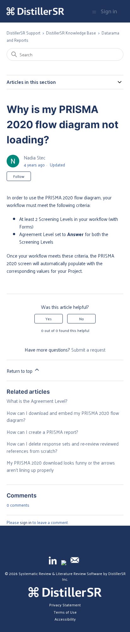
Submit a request (88, 349)
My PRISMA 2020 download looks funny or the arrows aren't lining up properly (61, 466)
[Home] (35, 11)
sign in (26, 522)
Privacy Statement (65, 604)
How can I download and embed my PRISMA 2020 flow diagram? (63, 416)
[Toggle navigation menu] (94, 11)
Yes (48, 318)
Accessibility (65, 619)
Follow (18, 176)
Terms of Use (65, 612)
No (81, 318)
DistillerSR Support (23, 32)
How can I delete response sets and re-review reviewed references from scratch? (63, 447)
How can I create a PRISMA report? (42, 432)
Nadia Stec (34, 157)
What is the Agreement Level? (37, 401)
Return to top (20, 370)
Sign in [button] (109, 11)
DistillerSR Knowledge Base (71, 32)
